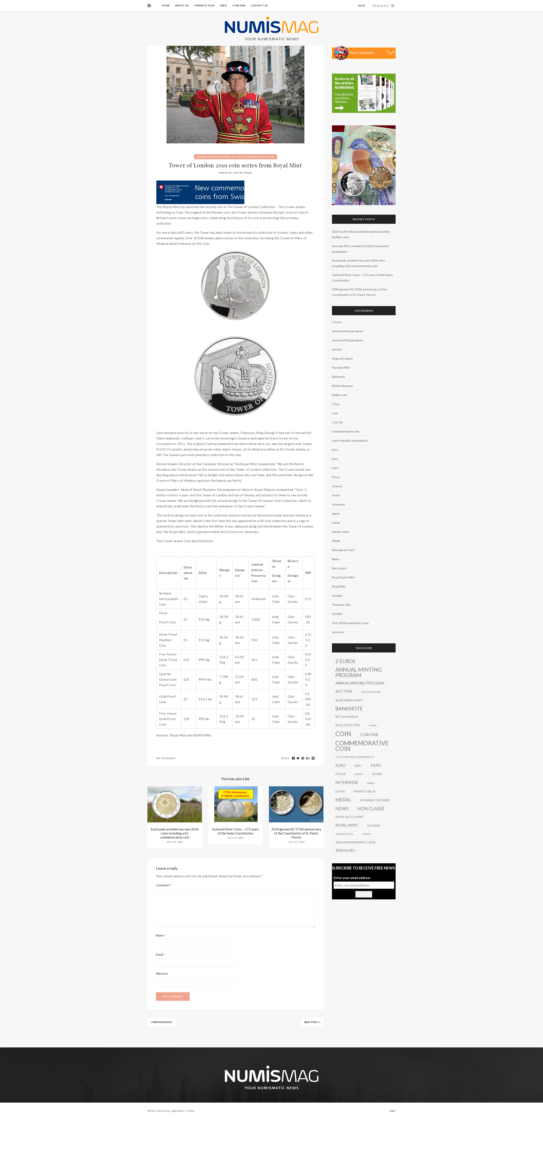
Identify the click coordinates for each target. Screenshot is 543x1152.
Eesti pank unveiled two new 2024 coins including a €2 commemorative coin (175, 833)
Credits (190, 1110)
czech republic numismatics (350, 440)
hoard (336, 495)
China (336, 404)
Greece (337, 486)
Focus (336, 477)
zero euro (338, 632)
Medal (336, 541)
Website (162, 973)
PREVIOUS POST (162, 1022)
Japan (336, 513)
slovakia (337, 595)
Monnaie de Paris (343, 550)
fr (363, 5)
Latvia (336, 522)
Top (391, 1110)
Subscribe (364, 894)
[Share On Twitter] (298, 758)
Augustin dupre (342, 358)
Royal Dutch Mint (343, 577)
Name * (161, 935)
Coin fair (238, 5)
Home (166, 5)
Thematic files (204, 5)
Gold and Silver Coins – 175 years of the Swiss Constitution (235, 831)
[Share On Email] (313, 758)
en (359, 5)
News (336, 559)
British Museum (342, 386)
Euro (335, 449)
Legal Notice (178, 1110)
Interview (338, 504)
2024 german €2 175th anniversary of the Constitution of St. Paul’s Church (296, 833)
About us (182, 5)
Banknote (338, 376)
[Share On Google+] (308, 758)
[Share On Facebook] (293, 758)
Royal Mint (339, 586)
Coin (238, 156)
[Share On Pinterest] (302, 758)
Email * (160, 954)
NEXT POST (311, 1022)
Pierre (248, 172)
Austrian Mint (341, 367)
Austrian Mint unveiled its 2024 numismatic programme (360, 248)
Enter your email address (352, 878)
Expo (223, 5)
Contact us (259, 5)
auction (337, 349)
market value (340, 531)
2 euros (337, 322)
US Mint (337, 614)
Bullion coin (339, 395)
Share (285, 758)
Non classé (339, 568)
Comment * (164, 885)
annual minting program (214, 156)
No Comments (165, 758)
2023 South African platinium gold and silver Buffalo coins (361, 234)
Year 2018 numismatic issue (350, 623)
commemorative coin (259, 156)
